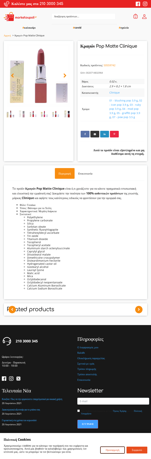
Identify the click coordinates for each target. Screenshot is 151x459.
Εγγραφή (88, 424)
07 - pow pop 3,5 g (123, 117)
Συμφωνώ (137, 450)
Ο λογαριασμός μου (87, 347)
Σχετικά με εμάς (85, 363)
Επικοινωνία (83, 380)
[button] (12, 76)
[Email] (94, 134)
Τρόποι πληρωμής (86, 369)
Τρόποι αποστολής (87, 374)
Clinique (114, 92)
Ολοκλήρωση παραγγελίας (91, 358)
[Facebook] (85, 134)
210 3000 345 (27, 341)
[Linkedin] (104, 134)
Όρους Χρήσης (120, 411)
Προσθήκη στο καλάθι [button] (67, 320)
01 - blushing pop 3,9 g (123, 100)
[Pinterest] (114, 134)
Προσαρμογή (112, 450)
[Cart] (135, 16)
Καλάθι (81, 352)
